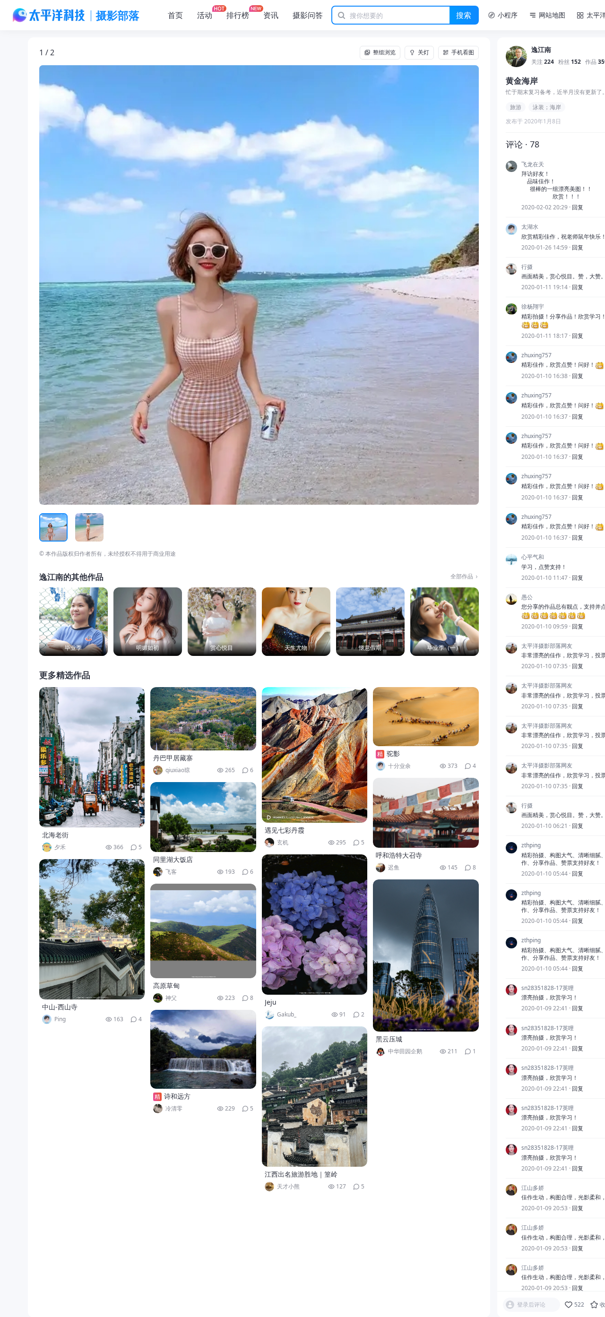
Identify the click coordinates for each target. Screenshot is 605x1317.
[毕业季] (73, 621)
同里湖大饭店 (173, 859)
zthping (531, 846)
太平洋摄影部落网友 (546, 646)
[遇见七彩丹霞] (315, 755)
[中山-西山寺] (92, 929)
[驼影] (426, 716)
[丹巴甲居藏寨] (203, 718)
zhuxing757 (536, 355)
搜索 (463, 15)
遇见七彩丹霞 (284, 830)
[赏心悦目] (222, 621)
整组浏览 (384, 52)
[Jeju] (315, 924)
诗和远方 (177, 1096)
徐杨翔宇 (532, 307)
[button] (83, 285)
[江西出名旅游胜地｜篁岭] (315, 1096)
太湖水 (529, 227)
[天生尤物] (296, 621)
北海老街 (55, 834)
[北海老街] (92, 757)
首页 (175, 15)
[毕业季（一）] (444, 621)
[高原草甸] (203, 931)
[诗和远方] (203, 1049)
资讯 (270, 15)
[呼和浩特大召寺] (426, 813)
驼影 (393, 753)
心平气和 (532, 557)
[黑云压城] (426, 955)
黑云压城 (389, 1038)
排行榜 (237, 15)
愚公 (527, 597)
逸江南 (541, 50)
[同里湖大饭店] (203, 817)
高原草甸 (166, 985)
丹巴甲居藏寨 (173, 757)
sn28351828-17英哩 (547, 988)
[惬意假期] (370, 621)
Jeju (271, 1002)
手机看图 (462, 52)
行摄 (527, 267)
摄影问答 (308, 15)
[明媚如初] (147, 621)
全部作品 (461, 576)
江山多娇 (532, 1188)
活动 (204, 15)
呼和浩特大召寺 (399, 855)
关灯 (423, 52)
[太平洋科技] (49, 15)
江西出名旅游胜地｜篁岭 (301, 1174)
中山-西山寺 (60, 1006)
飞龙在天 (532, 164)
